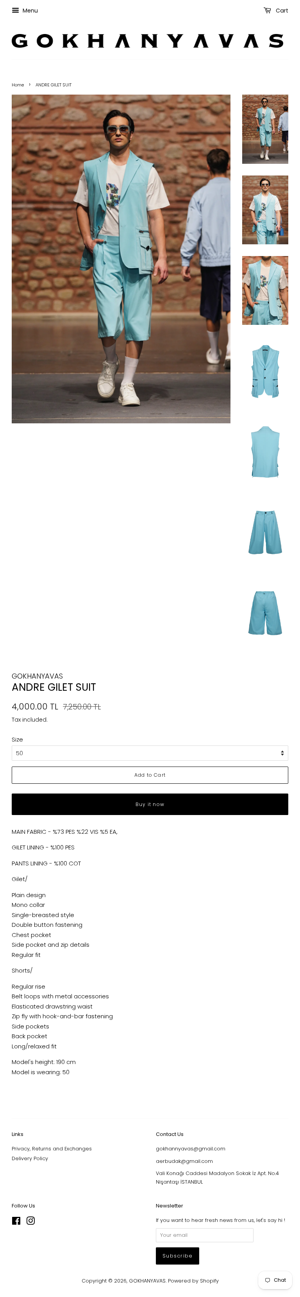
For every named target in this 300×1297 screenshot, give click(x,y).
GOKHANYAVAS (147, 1280)
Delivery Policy (30, 1158)
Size (17, 739)
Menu (29, 10)
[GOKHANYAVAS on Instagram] (30, 1222)
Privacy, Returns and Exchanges (52, 1148)
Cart (281, 10)
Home (18, 85)
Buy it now (150, 804)
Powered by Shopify (193, 1280)
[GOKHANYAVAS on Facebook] (16, 1222)
